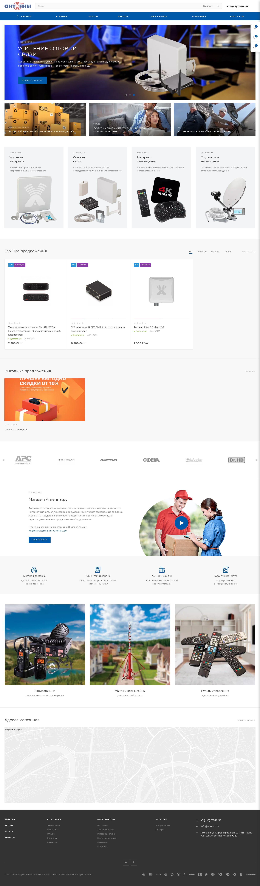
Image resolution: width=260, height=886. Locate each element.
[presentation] (4, 460)
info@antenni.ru (210, 826)
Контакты (52, 838)
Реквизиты (52, 829)
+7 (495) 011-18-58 (238, 6)
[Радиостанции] (45, 644)
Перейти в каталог (32, 80)
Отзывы (51, 834)
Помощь (161, 819)
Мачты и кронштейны (130, 691)
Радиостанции (44, 691)
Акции (9, 825)
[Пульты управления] (215, 644)
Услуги (9, 831)
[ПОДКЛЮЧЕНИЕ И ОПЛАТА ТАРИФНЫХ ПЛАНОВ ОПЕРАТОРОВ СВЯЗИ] (130, 119)
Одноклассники (134, 862)
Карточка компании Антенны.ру (48, 530)
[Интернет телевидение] (161, 200)
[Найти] (218, 6)
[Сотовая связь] (97, 200)
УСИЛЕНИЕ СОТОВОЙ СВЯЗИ (47, 51)
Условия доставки (106, 834)
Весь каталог (248, 252)
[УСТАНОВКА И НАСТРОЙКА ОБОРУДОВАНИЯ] (214, 119)
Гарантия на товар (106, 838)
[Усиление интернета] (33, 200)
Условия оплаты (105, 829)
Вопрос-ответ (163, 825)
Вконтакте (126, 862)
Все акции (250, 371)
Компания (54, 819)
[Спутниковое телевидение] (225, 200)
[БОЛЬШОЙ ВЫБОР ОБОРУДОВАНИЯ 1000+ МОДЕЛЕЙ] (45, 119)
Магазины (102, 825)
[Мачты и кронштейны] (130, 644)
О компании (53, 825)
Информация (106, 819)
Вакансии (52, 842)
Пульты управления (215, 691)
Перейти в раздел (246, 720)
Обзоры (160, 829)
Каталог (10, 819)
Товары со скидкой (15, 429)
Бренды (10, 837)
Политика (102, 846)
